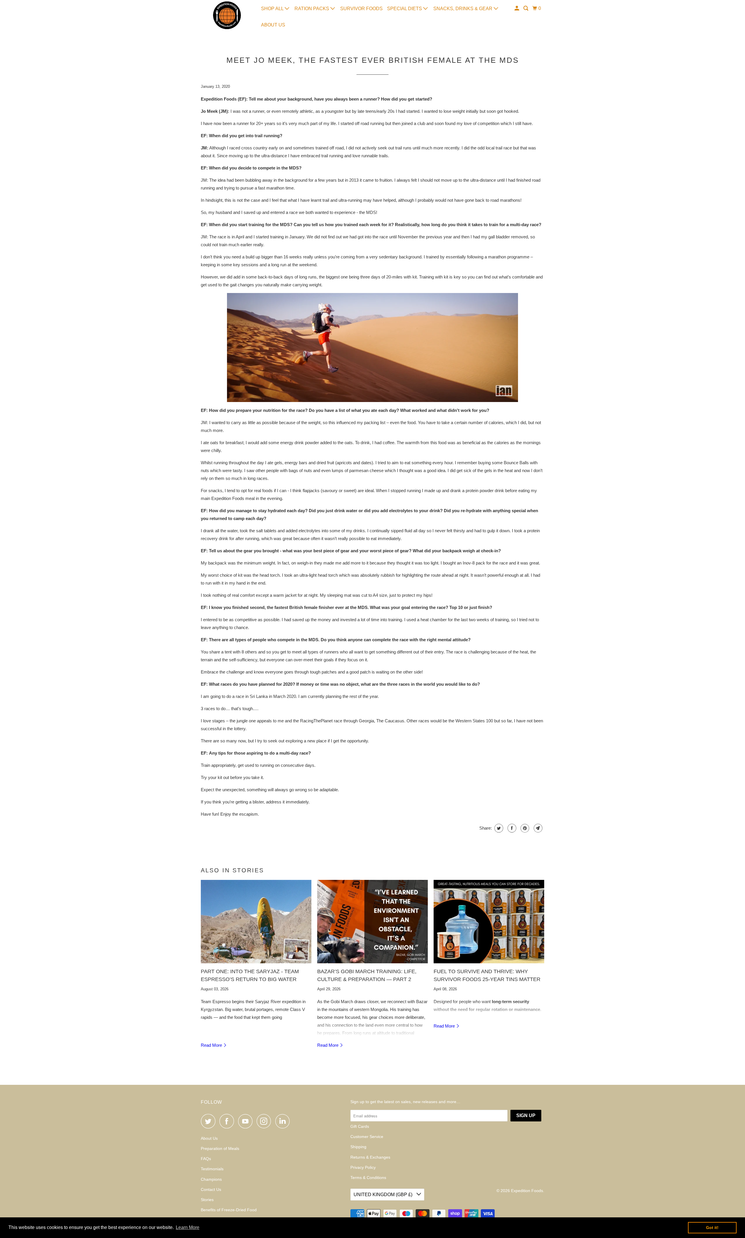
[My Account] (517, 8)
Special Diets (405, 8)
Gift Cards (359, 1126)
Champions (211, 1179)
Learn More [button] (187, 1227)
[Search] (526, 8)
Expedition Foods (527, 1190)
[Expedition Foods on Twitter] (209, 1121)
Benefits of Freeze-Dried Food (229, 1209)
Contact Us (211, 1189)
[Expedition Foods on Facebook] (228, 1121)
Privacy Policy (363, 1167)
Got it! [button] (712, 1227)
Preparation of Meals (220, 1148)
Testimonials (212, 1168)
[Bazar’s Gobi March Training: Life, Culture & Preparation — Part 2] (372, 922)
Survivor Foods (361, 8)
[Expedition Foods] (227, 15)
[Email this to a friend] (537, 828)
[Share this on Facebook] (511, 828)
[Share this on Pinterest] (524, 828)
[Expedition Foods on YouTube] (247, 1121)
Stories (207, 1199)
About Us (273, 24)
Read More (212, 1045)
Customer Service (366, 1136)
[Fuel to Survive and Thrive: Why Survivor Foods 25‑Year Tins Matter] (489, 922)
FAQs (206, 1158)
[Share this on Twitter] (498, 828)
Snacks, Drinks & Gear (463, 8)
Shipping (358, 1146)
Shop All (273, 8)
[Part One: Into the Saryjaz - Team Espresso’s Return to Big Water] (256, 922)
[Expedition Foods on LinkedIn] (284, 1121)
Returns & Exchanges (370, 1157)
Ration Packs (312, 8)
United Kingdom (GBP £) (384, 1194)
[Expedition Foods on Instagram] (265, 1121)
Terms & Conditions (368, 1177)
